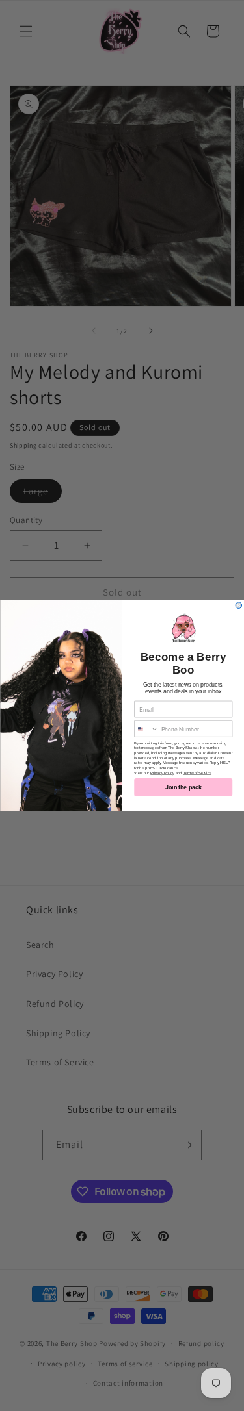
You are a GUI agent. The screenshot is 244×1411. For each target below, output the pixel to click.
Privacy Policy (162, 772)
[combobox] (145, 729)
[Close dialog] (239, 605)
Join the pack (183, 787)
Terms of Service (197, 772)
